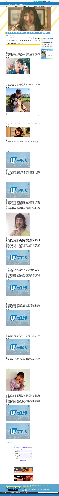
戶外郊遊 (26, 486)
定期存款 (27, 4)
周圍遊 (39, 6)
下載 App (49, 1)
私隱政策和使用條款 (22, 492)
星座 (11, 442)
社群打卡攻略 (40, 1)
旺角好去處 (47, 485)
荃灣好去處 (43, 485)
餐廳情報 (23, 486)
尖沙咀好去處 (31, 485)
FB (16, 422)
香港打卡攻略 (48, 6)
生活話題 (10, 35)
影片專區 (35, 6)
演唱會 (7, 6)
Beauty (19, 1)
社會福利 (29, 486)
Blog (21, 1)
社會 (50, 485)
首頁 (7, 35)
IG (15, 422)
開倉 (27, 485)
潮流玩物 (14, 35)
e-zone (25, 1)
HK (10, 1)
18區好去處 (43, 6)
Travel (13, 1)
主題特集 (52, 6)
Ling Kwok (9, 37)
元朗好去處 (39, 485)
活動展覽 (23, 485)
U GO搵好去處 (35, 1)
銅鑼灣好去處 (35, 485)
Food (16, 1)
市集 (25, 485)
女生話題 (8, 442)
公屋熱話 (20, 4)
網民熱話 (23, 489)
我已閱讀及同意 (48, 492)
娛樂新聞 (23, 4)
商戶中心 (45, 1)
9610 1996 (24, 439)
